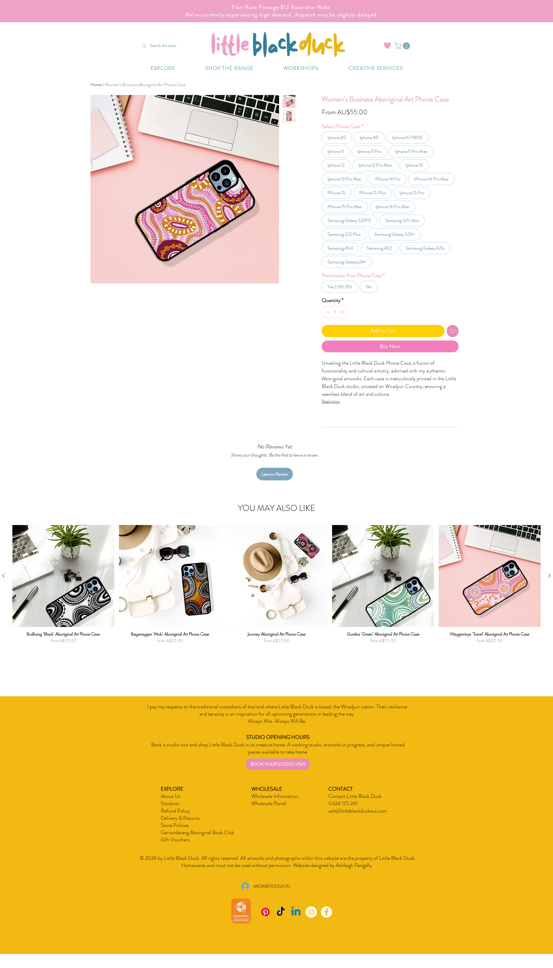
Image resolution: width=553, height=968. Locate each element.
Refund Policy (175, 820)
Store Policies (175, 834)
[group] (276, 602)
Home (96, 84)
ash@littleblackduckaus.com (357, 820)
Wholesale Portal (268, 812)
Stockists (170, 812)
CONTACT (340, 798)
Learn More (404, 129)
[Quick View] (63, 585)
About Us (171, 805)
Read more (331, 410)
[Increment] (342, 321)
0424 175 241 (343, 812)
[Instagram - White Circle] (311, 921)
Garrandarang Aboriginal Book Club (197, 841)
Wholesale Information (274, 805)
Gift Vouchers (175, 849)
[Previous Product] (3, 584)
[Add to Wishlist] (453, 340)
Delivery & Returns (180, 827)
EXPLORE (172, 798)
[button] (403, 45)
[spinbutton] (335, 321)
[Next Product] (549, 584)
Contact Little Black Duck (355, 805)
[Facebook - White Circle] (326, 921)
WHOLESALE (266, 798)
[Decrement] (327, 321)
